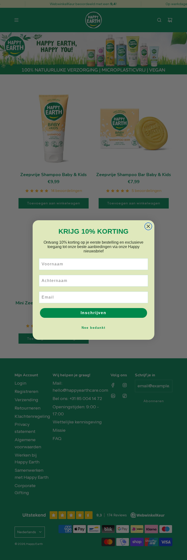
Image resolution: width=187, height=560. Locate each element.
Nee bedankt (93, 328)
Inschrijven (93, 313)
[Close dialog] (148, 226)
